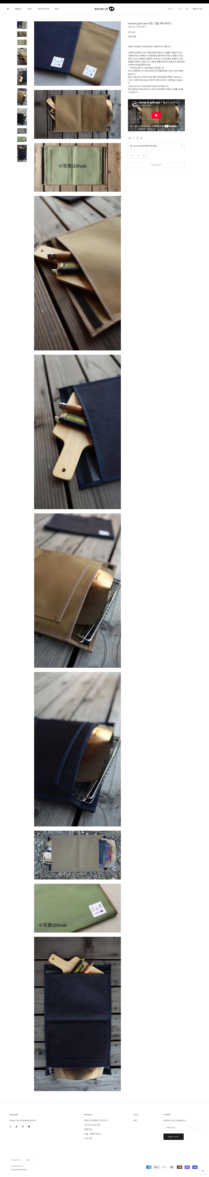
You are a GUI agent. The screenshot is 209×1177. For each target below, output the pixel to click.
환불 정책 (88, 1129)
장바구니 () (197, 9)
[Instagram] (23, 1126)
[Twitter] (137, 138)
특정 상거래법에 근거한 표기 (96, 1120)
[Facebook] (134, 138)
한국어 (170, 9)
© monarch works (17, 1166)
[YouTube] (29, 1126)
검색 (186, 9)
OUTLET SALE (43, 9)
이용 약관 (88, 1138)
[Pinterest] (141, 138)
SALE (30, 9)
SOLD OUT (156, 165)
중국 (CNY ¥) (15, 1160)
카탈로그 (18, 9)
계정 (180, 9)
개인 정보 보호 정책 (92, 1125)
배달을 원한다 (174, 1136)
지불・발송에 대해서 (92, 1134)
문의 (56, 9)
